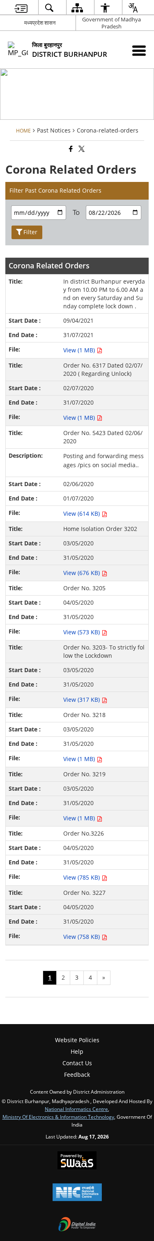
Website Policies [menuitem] (77, 1040)
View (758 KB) (82, 937)
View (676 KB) (82, 573)
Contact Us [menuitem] (77, 1063)
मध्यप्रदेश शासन (39, 22)
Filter (30, 232)
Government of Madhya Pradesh (111, 23)
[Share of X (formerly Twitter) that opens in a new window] (80, 149)
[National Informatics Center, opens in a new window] (77, 1192)
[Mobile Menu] (139, 50)
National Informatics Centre (76, 1109)
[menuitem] (21, 7)
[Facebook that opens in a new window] (70, 149)
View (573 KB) (82, 632)
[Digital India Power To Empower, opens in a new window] (77, 1225)
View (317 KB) (82, 699)
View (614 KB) (82, 513)
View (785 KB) (82, 877)
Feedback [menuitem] (77, 1074)
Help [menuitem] (77, 1051)
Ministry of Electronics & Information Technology (58, 1116)
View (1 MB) (80, 350)
